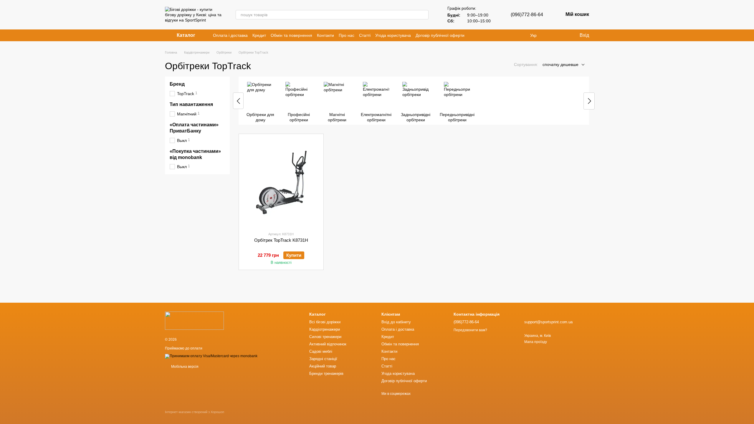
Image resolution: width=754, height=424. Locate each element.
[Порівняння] (551, 35)
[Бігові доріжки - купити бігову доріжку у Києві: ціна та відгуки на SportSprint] (194, 320)
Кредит (259, 35)
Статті (365, 35)
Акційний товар (322, 366)
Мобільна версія (184, 367)
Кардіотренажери (324, 329)
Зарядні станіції (323, 359)
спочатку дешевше (560, 64)
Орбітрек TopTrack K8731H (281, 240)
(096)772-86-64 (527, 14)
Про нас (346, 35)
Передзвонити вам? (470, 330)
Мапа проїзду (535, 342)
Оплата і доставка (230, 35)
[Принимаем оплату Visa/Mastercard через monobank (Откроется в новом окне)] (211, 356)
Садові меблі (320, 351)
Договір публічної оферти (440, 35)
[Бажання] (563, 35)
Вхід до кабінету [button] (396, 322)
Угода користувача (393, 35)
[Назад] (238, 100)
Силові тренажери (325, 336)
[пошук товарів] (424, 14)
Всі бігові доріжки (324, 322)
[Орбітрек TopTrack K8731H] (281, 182)
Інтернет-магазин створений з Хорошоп (194, 412)
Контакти (325, 35)
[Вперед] (589, 101)
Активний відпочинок (327, 344)
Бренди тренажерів (326, 373)
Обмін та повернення (291, 35)
